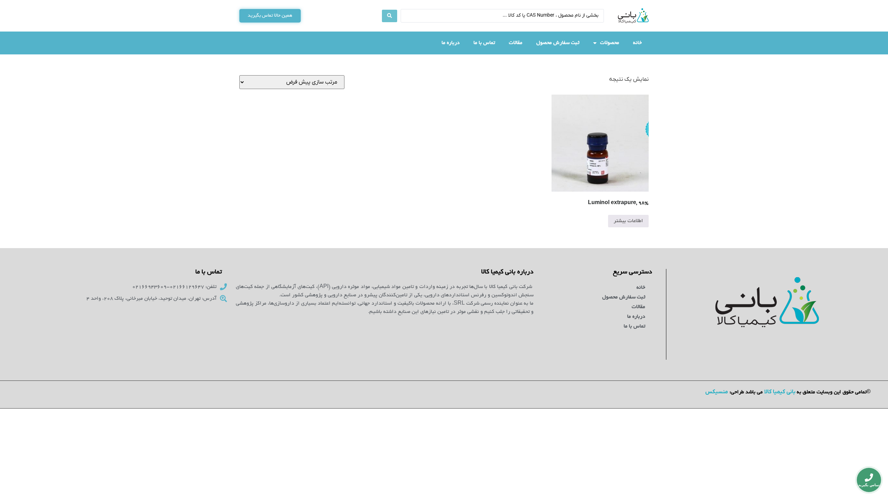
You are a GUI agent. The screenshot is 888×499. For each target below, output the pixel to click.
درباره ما (451, 43)
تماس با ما (484, 43)
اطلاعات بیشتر (628, 221)
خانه (637, 43)
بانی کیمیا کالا (779, 391)
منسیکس (716, 391)
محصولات (609, 43)
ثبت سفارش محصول (557, 43)
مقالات (515, 43)
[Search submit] (389, 16)
